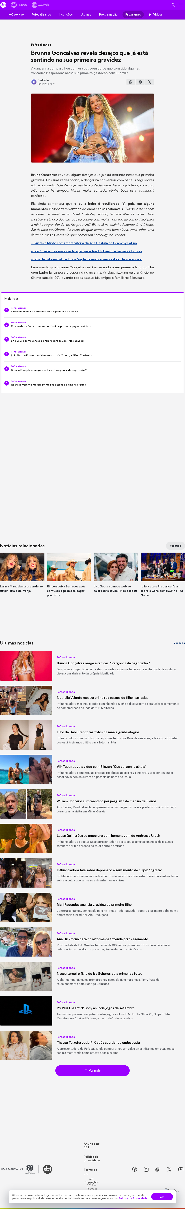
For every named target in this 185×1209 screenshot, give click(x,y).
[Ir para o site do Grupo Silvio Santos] (19, 1169)
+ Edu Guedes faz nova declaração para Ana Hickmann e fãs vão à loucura (86, 251)
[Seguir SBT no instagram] (146, 1169)
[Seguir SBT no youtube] (181, 1169)
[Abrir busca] (173, 4)
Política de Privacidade (133, 1198)
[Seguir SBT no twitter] (169, 1169)
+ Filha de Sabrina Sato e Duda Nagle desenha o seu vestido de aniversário (86, 259)
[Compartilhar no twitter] (149, 82)
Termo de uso (90, 1171)
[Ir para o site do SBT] (47, 1169)
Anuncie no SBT (92, 1145)
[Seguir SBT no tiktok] (158, 1169)
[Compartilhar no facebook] (140, 82)
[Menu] (181, 5)
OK (162, 1197)
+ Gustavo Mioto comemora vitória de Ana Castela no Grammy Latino (84, 243)
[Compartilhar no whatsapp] (130, 82)
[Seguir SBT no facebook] (134, 1169)
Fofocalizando (41, 44)
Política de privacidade (92, 1158)
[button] (22, 578)
